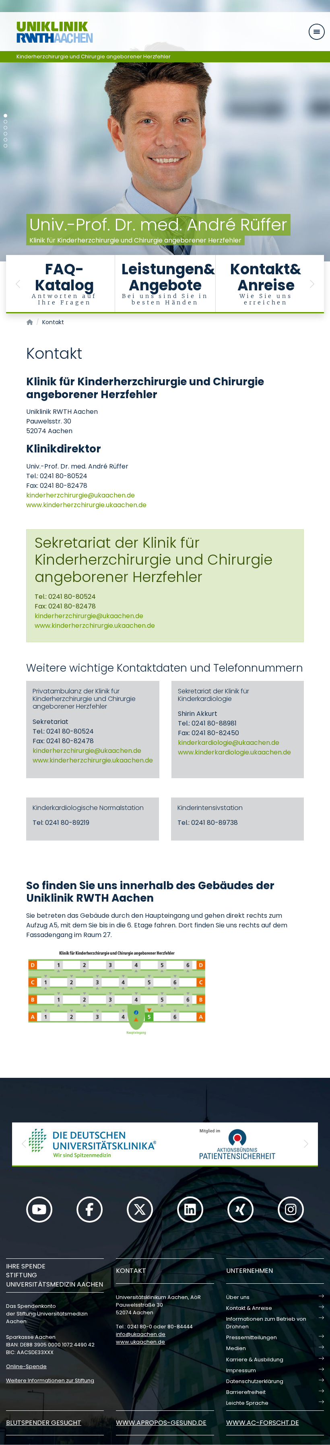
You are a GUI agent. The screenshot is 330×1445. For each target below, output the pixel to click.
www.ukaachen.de (140, 1341)
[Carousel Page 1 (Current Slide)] (5, 115)
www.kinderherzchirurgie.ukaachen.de (86, 505)
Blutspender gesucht (43, 1422)
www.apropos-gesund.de (161, 1422)
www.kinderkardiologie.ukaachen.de (234, 752)
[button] (18, 284)
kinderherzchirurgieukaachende (80, 495)
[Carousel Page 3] (5, 127)
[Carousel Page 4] (5, 134)
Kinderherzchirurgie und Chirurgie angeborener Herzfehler (93, 56)
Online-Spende (26, 1366)
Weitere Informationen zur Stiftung (50, 1380)
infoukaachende (140, 1334)
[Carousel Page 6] (5, 146)
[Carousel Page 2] (5, 121)
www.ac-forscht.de (262, 1422)
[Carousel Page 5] (5, 140)
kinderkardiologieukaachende (228, 742)
